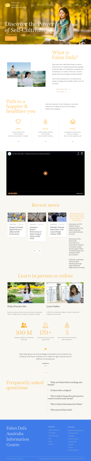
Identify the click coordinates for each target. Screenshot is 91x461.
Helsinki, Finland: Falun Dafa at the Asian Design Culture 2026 (57, 230)
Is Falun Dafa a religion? (60, 390)
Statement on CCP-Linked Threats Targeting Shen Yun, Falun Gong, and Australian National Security (76, 229)
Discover (11, 38)
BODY (45, 129)
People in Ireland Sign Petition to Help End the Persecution (16, 230)
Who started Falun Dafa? (61, 410)
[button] (35, 251)
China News (33, 224)
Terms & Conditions (11, 458)
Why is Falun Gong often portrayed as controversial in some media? (65, 397)
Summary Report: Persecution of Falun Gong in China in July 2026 (35, 233)
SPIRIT (73, 129)
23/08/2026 (21, 224)
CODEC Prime (81, 458)
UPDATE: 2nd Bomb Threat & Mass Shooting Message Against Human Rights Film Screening (77, 263)
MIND (18, 129)
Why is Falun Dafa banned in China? (66, 404)
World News (12, 224)
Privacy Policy (20, 458)
